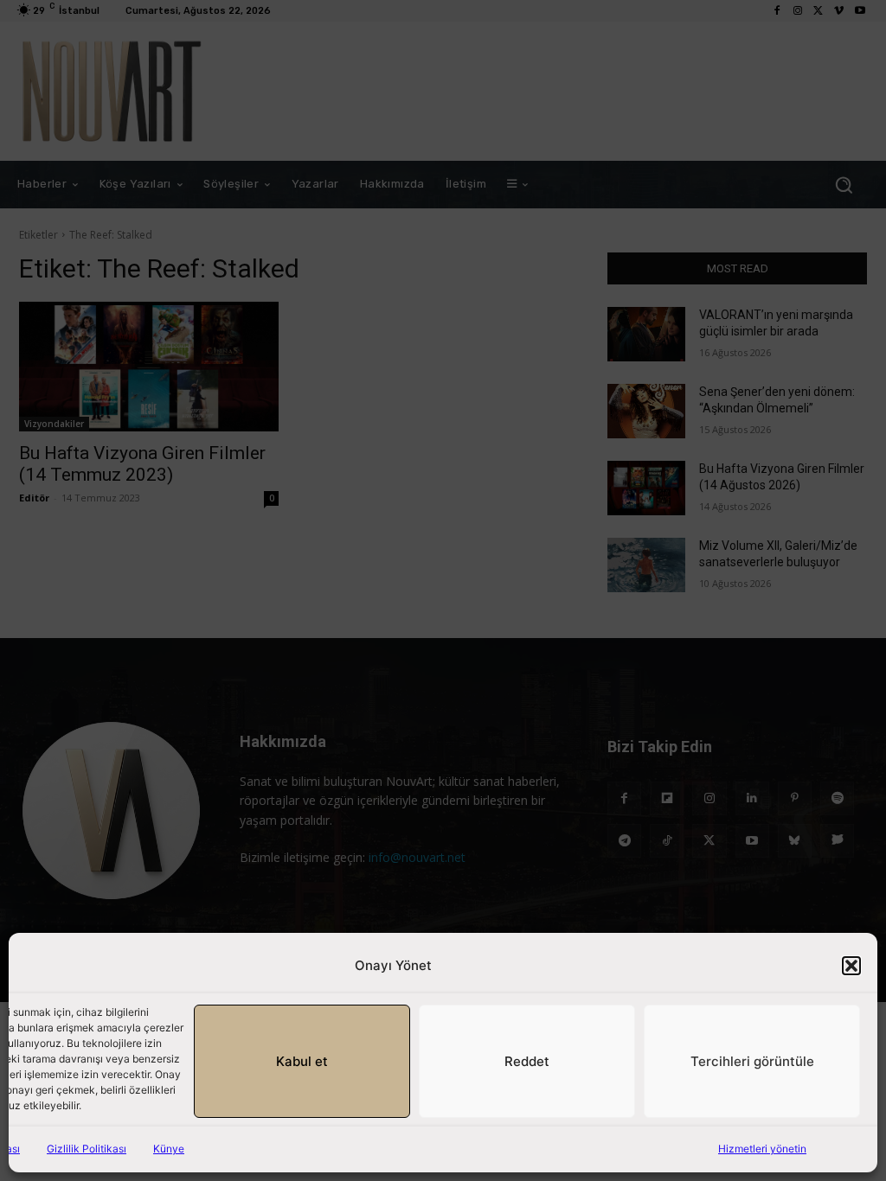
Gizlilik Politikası (86, 1148)
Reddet (526, 1061)
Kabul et (302, 1061)
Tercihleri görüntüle (752, 1061)
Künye (168, 1148)
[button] (851, 965)
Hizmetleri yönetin (762, 1148)
